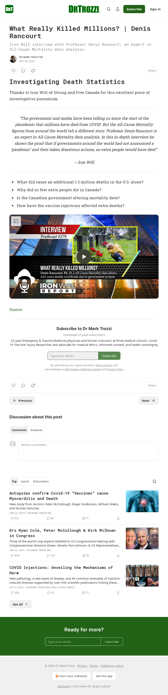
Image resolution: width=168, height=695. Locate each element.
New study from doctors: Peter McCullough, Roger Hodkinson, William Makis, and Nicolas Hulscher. (64, 506)
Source (15, 309)
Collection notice (112, 666)
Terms (94, 666)
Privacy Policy (115, 369)
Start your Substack (73, 676)
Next (146, 400)
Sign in (155, 9)
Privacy (82, 666)
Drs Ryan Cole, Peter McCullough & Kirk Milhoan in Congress (62, 533)
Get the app (104, 676)
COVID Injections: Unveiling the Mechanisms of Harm (61, 570)
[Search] (108, 9)
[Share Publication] (118, 9)
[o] (84, 256)
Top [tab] (14, 481)
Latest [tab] (25, 481)
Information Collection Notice (83, 369)
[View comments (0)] (23, 71)
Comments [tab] (19, 430)
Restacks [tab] (36, 430)
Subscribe (134, 9)
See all (18, 604)
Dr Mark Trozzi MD (31, 57)
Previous (25, 400)
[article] (84, 505)
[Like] (13, 71)
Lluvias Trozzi (65, 587)
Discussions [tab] (41, 481)
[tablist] (27, 430)
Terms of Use (104, 365)
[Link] (3, 81)
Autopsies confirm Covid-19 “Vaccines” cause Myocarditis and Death (58, 495)
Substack (64, 686)
